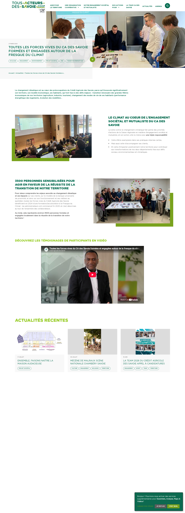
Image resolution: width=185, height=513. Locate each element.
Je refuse (160, 506)
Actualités (147, 6)
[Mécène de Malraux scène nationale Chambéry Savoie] (92, 342)
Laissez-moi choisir (145, 506)
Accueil (11, 73)
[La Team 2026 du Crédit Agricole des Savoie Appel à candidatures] (145, 342)
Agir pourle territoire (56, 6)
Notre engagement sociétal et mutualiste (96, 6)
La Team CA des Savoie (132, 6)
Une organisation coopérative (73, 6)
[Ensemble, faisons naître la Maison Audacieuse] (39, 342)
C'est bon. (173, 506)
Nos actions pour (117, 6)
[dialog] (159, 501)
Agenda (158, 6)
